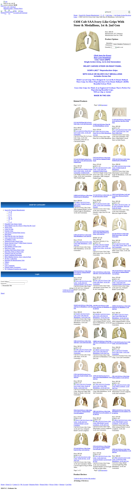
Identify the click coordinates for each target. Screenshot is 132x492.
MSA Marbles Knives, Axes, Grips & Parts (18, 257)
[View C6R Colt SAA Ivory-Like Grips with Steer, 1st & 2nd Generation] (83, 353)
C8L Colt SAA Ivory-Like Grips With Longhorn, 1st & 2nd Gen (120, 376)
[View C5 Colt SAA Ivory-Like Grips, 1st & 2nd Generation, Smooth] (102, 207)
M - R (10, 219)
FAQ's (7, 264)
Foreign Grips (9, 231)
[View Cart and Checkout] (22, 13)
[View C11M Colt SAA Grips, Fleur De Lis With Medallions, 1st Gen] (102, 135)
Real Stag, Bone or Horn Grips (14, 252)
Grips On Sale (9, 229)
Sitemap (61, 484)
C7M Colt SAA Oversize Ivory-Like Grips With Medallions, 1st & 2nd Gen (102, 377)
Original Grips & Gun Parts (13, 253)
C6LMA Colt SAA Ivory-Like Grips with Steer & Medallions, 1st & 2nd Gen (102, 307)
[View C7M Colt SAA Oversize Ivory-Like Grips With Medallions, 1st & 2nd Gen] (102, 388)
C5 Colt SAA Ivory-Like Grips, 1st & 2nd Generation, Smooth (102, 195)
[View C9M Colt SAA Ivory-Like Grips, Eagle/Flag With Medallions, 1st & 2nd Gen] (121, 461)
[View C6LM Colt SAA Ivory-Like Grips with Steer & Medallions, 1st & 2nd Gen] (83, 317)
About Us (8, 484)
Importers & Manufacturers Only (15, 260)
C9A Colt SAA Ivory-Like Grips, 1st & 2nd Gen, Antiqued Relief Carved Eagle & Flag (101, 447)
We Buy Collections (11, 258)
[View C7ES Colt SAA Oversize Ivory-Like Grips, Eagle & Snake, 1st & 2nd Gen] (83, 388)
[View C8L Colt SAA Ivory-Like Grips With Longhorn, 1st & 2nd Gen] (121, 388)
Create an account (68, 290)
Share (2, 293)
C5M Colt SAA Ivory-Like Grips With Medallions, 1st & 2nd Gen (82, 235)
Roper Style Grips (10, 245)
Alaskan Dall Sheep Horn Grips (14, 250)
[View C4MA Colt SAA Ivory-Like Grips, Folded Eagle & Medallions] (83, 206)
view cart (6, 7)
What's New (8, 227)
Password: (3, 283)
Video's (7, 262)
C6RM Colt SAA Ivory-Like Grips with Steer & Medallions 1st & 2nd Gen (102, 342)
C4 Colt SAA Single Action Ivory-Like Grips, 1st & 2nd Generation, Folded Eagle (83, 160)
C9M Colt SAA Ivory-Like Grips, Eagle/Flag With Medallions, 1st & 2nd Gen (121, 450)
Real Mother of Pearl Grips (13, 246)
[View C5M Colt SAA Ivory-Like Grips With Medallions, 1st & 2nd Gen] (83, 245)
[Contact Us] (10, 13)
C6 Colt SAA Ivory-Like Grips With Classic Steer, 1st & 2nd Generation (120, 235)
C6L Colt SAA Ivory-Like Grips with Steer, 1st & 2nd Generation (102, 272)
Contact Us (16, 484)
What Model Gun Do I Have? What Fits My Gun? (20, 225)
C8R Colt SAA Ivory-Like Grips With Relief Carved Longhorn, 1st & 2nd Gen (102, 412)
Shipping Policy (8, 8)
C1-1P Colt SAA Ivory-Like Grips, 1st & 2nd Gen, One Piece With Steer (121, 121)
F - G (10, 215)
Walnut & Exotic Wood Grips (14, 241)
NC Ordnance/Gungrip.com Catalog (16, 269)
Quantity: (108, 47)
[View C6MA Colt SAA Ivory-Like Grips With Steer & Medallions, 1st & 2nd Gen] (121, 318)
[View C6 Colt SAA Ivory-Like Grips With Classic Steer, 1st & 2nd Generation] (121, 247)
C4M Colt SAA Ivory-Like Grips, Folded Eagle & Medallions (121, 159)
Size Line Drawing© (102, 58)
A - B (10, 212)
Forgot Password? (68, 291)
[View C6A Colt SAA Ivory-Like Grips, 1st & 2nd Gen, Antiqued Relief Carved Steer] (83, 284)
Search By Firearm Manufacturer (15, 210)
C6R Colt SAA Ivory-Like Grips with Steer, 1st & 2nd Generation (82, 341)
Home (75, 15)
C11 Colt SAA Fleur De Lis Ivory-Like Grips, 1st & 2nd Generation (83, 123)
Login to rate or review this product (84, 478)
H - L (10, 217)
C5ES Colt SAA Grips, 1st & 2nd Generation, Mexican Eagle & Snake (121, 196)
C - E (10, 213)
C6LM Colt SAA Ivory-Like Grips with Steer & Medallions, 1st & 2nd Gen (83, 307)
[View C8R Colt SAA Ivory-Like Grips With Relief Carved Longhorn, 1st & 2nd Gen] (102, 425)
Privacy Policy (53, 484)
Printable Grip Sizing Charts (13, 224)
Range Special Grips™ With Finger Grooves (18, 243)
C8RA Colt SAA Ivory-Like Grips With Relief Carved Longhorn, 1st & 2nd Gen (121, 411)
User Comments (9, 265)
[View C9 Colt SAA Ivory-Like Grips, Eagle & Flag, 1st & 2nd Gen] (83, 460)
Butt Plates (8, 234)
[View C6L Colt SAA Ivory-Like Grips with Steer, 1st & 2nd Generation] (102, 284)
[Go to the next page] (103, 105)
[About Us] (6, 13)
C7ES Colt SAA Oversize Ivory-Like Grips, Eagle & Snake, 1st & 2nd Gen (83, 376)
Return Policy (18, 8)
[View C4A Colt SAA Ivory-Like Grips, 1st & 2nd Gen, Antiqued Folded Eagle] (102, 171)
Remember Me (7, 285)
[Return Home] (2, 6)
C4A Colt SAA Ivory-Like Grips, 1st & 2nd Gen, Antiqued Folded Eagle (101, 159)
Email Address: (5, 281)
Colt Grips (109, 15)
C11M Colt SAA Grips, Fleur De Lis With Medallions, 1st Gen (101, 125)
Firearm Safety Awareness (13, 267)
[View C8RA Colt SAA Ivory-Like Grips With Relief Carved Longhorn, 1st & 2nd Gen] (121, 423)
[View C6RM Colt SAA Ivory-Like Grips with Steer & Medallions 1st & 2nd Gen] (102, 353)
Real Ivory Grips (10, 248)
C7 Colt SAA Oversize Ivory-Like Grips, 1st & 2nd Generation (121, 342)
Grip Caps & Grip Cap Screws (14, 238)
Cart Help (68, 484)
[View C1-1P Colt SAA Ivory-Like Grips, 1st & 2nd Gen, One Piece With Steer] (121, 133)
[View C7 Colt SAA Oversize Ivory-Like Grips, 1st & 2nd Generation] (121, 354)
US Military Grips (10, 239)
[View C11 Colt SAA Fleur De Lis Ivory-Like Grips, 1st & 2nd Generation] (83, 134)
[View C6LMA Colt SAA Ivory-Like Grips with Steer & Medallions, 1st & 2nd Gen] (102, 317)
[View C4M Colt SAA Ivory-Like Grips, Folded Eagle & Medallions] (121, 169)
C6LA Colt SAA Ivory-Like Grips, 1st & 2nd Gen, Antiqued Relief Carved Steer (121, 272)
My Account (24, 484)
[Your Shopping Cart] (5, 1)
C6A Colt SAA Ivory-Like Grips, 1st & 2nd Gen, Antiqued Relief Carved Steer (82, 272)
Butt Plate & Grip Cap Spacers (14, 236)
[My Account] (15, 13)
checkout (13, 7)
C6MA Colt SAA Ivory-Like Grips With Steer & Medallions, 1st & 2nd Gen (121, 307)
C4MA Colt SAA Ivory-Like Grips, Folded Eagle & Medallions (83, 196)
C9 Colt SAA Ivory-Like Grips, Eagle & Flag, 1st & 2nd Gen (82, 449)
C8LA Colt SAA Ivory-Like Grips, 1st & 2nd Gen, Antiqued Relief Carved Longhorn (83, 411)
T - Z (10, 222)
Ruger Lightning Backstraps (13, 255)
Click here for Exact (102, 56)
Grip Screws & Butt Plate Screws (15, 232)
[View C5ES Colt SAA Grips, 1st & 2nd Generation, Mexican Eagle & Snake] (121, 208)
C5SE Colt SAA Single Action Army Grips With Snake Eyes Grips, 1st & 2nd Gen (101, 232)
